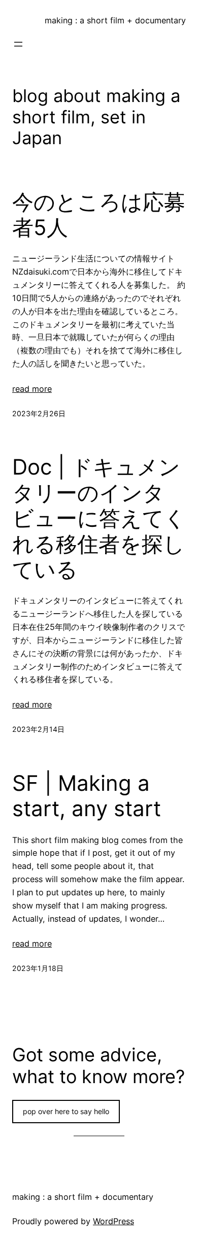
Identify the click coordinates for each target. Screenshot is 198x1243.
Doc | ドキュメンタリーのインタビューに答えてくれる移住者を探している (99, 518)
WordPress (113, 1221)
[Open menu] (18, 44)
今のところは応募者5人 (98, 214)
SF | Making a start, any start (86, 795)
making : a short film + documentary (115, 20)
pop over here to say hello (66, 1111)
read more (32, 389)
